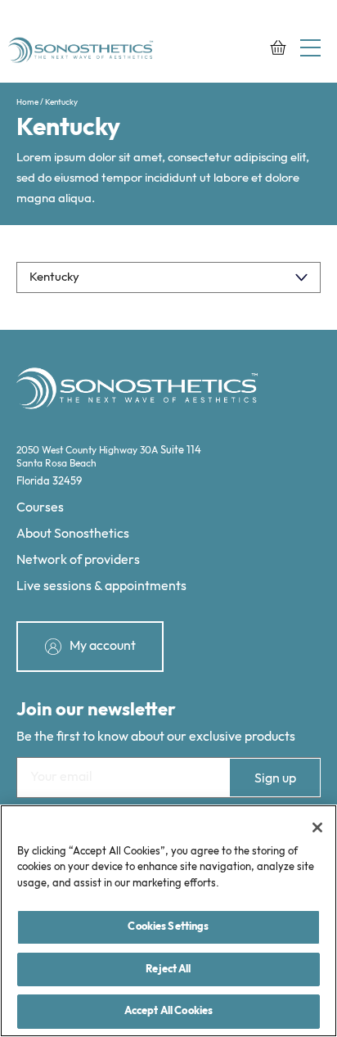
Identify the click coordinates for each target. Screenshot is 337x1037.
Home (27, 102)
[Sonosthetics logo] (81, 51)
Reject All (168, 969)
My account (103, 646)
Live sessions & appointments (101, 586)
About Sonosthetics (72, 534)
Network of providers (78, 560)
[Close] (317, 827)
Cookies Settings (168, 926)
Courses (40, 508)
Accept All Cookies (168, 1011)
